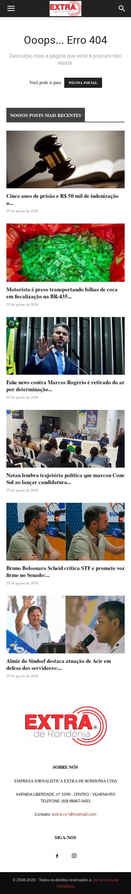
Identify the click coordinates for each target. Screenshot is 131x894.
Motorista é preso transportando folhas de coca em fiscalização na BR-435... (62, 292)
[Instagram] (74, 856)
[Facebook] (57, 856)
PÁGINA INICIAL (83, 82)
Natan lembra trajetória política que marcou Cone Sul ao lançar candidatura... (65, 478)
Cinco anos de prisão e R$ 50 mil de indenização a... (62, 199)
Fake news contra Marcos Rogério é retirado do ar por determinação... (65, 385)
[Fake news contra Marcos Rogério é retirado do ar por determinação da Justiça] (65, 346)
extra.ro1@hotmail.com (74, 814)
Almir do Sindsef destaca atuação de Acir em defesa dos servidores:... (58, 664)
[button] (11, 8)
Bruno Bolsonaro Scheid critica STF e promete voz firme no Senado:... (65, 571)
